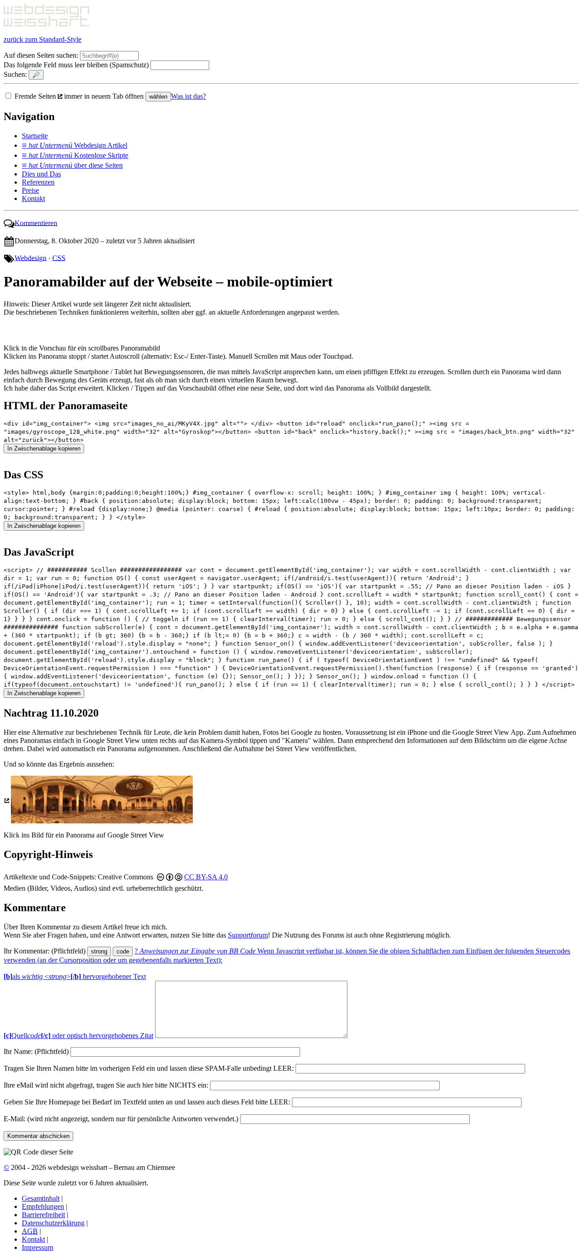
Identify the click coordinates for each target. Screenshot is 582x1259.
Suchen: (15, 74)
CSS (58, 257)
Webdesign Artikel (74, 145)
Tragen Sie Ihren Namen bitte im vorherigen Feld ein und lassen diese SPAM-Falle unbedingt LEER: (149, 1068)
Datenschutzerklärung (53, 1223)
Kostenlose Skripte (75, 155)
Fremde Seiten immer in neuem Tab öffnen (80, 96)
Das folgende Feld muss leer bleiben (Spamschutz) (76, 65)
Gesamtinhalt (41, 1198)
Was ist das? (188, 96)
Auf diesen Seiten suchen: (41, 55)
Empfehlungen (43, 1206)
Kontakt (33, 198)
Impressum (37, 1247)
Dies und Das (41, 174)
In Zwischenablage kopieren (43, 448)
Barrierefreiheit (43, 1215)
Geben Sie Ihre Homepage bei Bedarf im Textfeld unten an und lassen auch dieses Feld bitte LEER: (147, 1102)
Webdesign (30, 257)
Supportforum (248, 935)
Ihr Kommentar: (44, 951)
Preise (30, 190)
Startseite (35, 136)
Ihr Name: (36, 1051)
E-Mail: (121, 1119)
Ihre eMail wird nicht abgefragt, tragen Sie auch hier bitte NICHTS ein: (106, 1085)
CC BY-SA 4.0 (206, 877)
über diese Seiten (72, 165)
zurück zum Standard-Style (42, 39)
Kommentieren (36, 222)
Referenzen (38, 182)
